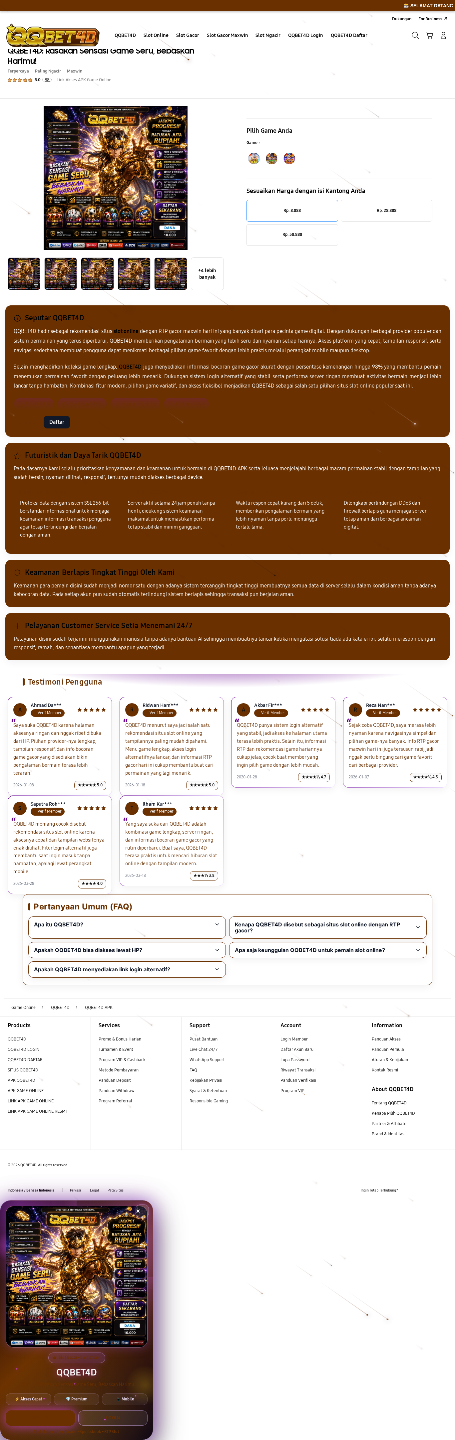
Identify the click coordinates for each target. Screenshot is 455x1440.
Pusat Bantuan (204, 1039)
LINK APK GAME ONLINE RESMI (37, 1111)
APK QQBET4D (21, 1080)
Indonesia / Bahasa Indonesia (31, 1190)
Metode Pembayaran (119, 1070)
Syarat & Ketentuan (208, 1090)
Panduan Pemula (388, 1049)
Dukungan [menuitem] (401, 19)
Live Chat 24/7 (204, 1049)
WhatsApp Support (207, 1059)
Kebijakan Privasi (206, 1080)
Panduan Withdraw (117, 1090)
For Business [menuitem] (430, 19)
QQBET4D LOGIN (23, 1049)
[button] (429, 35)
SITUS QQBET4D (23, 1070)
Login (113, 1418)
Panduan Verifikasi (298, 1080)
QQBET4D (17, 1039)
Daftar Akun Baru (296, 1049)
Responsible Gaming (209, 1101)
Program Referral (115, 1101)
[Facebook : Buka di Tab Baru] (407, 1190)
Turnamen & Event (116, 1049)
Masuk (27, 422)
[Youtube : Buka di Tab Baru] (443, 1190)
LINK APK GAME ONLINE (31, 1101)
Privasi (75, 1190)
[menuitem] (125, 36)
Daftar (56, 422)
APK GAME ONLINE (26, 1090)
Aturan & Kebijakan (390, 1059)
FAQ (193, 1070)
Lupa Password (294, 1059)
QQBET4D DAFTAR (25, 1059)
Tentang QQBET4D (389, 1103)
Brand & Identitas (388, 1134)
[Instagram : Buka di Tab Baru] (431, 1190)
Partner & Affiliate (389, 1123)
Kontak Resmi (385, 1070)
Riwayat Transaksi (297, 1070)
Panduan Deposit (115, 1080)
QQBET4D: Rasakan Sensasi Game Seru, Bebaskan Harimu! (101, 56)
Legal (94, 1190)
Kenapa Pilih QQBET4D (393, 1113)
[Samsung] (53, 35)
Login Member (294, 1039)
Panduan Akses (386, 1039)
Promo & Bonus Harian (120, 1039)
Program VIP (292, 1090)
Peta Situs (116, 1190)
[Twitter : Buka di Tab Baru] (419, 1190)
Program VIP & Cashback (122, 1059)
